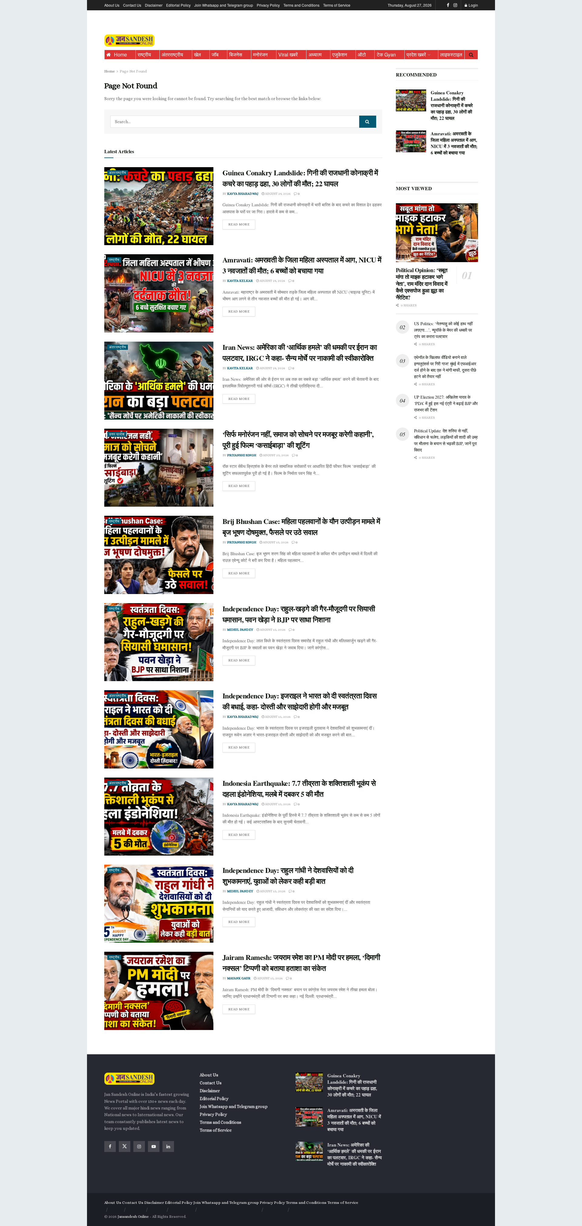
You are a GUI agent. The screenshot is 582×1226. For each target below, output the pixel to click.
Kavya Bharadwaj (242, 194)
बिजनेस (235, 54)
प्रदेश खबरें (416, 54)
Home (120, 54)
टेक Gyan (386, 54)
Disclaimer (153, 5)
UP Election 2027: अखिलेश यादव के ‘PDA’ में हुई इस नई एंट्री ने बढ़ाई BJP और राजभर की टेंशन (446, 403)
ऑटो (362, 54)
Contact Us (132, 5)
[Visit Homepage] (129, 40)
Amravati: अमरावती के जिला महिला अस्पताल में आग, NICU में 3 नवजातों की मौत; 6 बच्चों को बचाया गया (301, 265)
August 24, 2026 (277, 194)
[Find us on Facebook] (448, 5)
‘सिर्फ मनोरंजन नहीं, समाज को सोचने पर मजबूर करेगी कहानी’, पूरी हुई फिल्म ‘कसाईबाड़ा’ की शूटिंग (298, 439)
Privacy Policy (268, 5)
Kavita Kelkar (240, 281)
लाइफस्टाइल (451, 54)
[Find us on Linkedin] (168, 1146)
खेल (197, 54)
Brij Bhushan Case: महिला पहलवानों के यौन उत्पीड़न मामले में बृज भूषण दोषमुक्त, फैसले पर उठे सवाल (301, 526)
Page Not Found (133, 71)
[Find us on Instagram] (455, 5)
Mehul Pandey (240, 630)
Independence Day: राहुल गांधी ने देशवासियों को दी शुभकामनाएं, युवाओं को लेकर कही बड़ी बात (287, 875)
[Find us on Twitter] (124, 1146)
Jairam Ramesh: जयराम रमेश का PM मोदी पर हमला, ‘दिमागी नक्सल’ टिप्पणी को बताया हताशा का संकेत (301, 962)
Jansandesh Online (133, 1216)
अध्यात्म (315, 54)
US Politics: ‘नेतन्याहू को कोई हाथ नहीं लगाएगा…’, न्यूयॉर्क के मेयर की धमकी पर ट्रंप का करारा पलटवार (443, 330)
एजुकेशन (339, 54)
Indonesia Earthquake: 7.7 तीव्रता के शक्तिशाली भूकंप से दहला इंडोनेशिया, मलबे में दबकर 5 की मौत (299, 788)
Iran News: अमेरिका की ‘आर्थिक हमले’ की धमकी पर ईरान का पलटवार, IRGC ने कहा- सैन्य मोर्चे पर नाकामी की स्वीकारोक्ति (299, 352)
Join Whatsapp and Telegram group (223, 5)
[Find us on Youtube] (153, 1146)
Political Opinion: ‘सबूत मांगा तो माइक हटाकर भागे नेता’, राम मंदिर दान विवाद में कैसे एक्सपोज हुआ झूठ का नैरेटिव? (421, 283)
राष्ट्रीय (144, 54)
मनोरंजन (260, 54)
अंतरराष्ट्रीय (172, 54)
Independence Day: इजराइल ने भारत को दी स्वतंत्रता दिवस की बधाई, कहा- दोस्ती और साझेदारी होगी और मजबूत (299, 701)
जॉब (215, 54)
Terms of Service (336, 5)
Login (473, 5)
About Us (111, 5)
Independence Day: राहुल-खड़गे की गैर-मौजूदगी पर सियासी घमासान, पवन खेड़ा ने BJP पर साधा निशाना (298, 614)
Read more (242, 223)
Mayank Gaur (238, 978)
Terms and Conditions (301, 5)
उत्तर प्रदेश (117, 434)
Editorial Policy (178, 5)
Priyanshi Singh (241, 455)
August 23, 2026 (275, 455)
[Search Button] (471, 54)
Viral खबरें (288, 54)
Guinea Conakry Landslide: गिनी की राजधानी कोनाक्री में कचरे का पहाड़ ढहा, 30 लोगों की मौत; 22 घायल (300, 178)
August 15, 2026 (275, 542)
